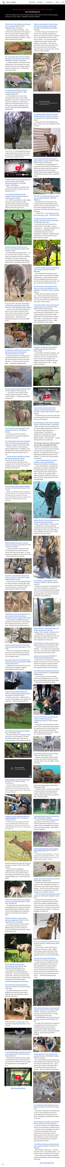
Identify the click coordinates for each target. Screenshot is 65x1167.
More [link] (57, 2)
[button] (63, 2)
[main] (32, 12)
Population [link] (49, 2)
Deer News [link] (32, 2)
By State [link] (39, 2)
